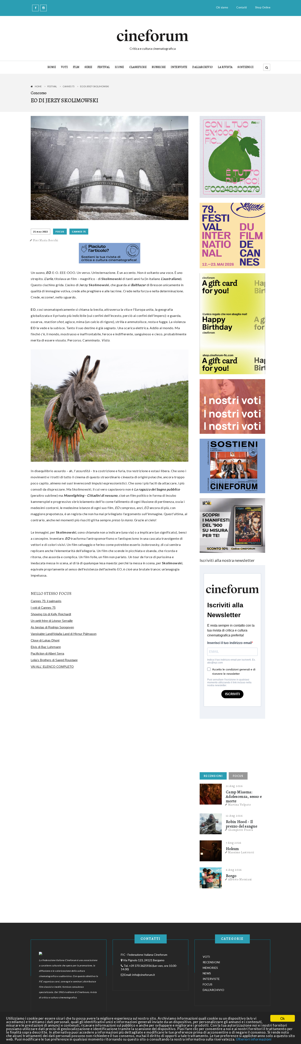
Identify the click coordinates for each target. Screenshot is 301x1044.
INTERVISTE (179, 67)
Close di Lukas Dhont (45, 640)
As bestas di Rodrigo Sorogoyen (52, 627)
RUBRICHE (159, 67)
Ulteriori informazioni (253, 1039)
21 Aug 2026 (234, 786)
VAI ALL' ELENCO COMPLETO (52, 666)
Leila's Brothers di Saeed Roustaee (54, 660)
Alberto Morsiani (240, 879)
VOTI (64, 67)
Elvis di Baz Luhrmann (46, 647)
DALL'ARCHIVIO (202, 67)
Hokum (232, 849)
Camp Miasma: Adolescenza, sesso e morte (244, 796)
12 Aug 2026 (234, 815)
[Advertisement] (230, 744)
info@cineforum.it (143, 974)
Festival (52, 86)
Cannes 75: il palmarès (46, 601)
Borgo (231, 876)
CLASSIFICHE (138, 67)
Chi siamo (222, 7)
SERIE (88, 67)
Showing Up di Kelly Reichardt (51, 614)
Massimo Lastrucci (241, 852)
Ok (282, 1018)
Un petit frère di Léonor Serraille (52, 620)
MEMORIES (210, 967)
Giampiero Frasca (240, 830)
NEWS (207, 973)
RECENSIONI (213, 776)
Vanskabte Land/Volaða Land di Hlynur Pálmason (63, 634)
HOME (52, 67)
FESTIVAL (103, 67)
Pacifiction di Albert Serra (47, 653)
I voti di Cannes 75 (43, 607)
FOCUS (59, 231)
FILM (76, 67)
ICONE (119, 67)
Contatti (241, 7)
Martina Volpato (239, 804)
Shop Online (262, 7)
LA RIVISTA (225, 67)
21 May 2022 (40, 231)
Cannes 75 (68, 86)
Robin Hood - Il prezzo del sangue (241, 824)
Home (38, 86)
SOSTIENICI (245, 67)
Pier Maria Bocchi (45, 240)
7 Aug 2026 (233, 842)
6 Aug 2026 (234, 869)
